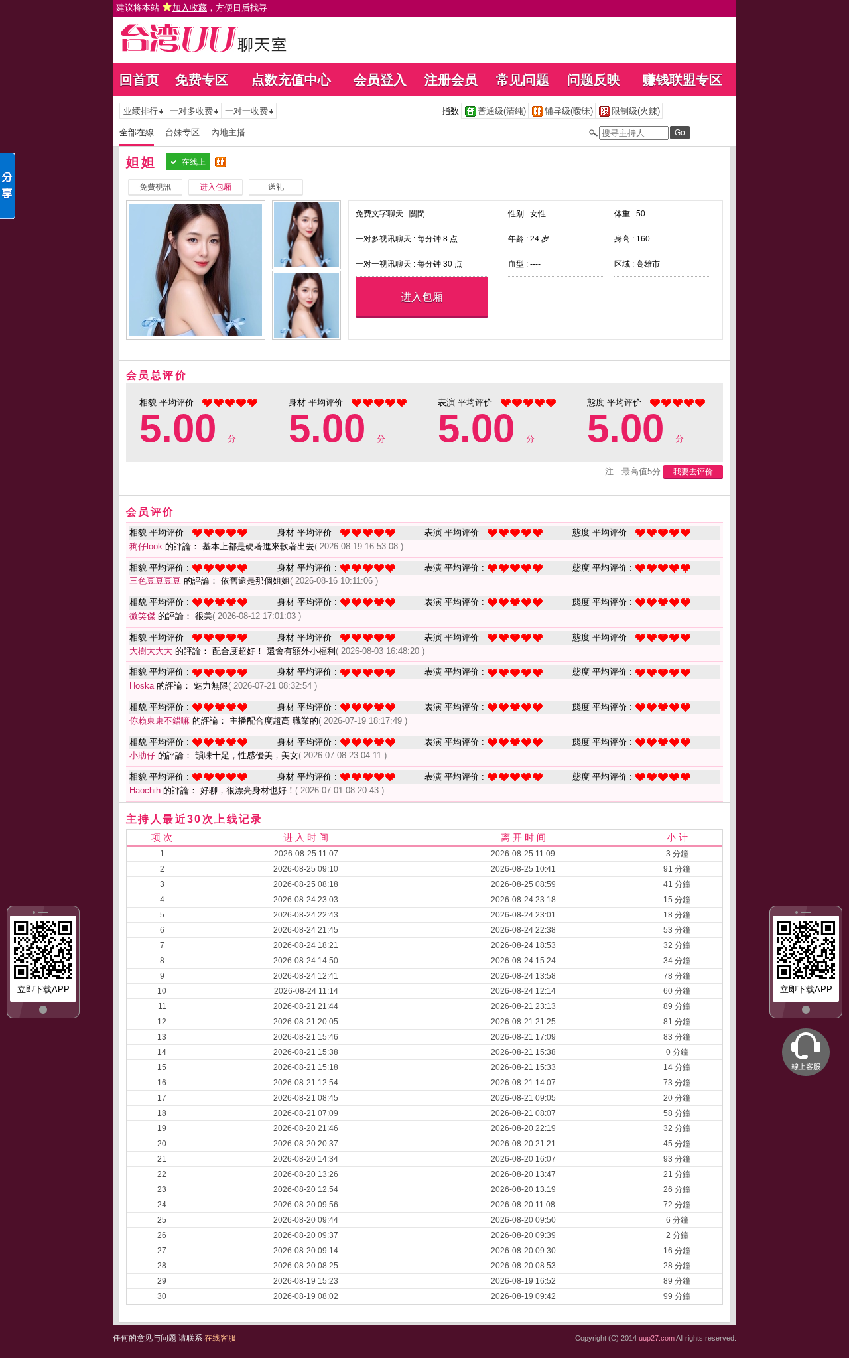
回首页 (139, 79)
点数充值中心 (291, 79)
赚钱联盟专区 (682, 79)
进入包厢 (422, 297)
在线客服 (220, 1338)
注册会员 (451, 79)
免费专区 (201, 79)
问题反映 (593, 79)
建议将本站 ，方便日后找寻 (191, 8)
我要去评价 (693, 471)
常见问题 (522, 79)
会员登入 (380, 79)
